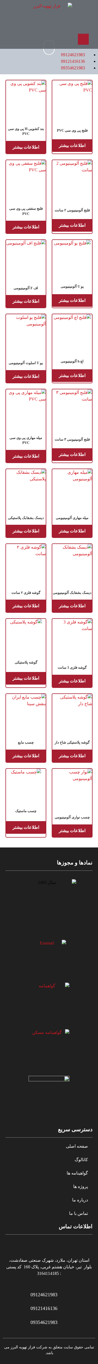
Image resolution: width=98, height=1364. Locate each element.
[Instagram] (34, 39)
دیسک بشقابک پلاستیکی (26, 518)
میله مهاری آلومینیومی (72, 518)
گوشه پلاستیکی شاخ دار (72, 742)
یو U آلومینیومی (72, 286)
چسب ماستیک (25, 811)
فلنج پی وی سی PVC (72, 130)
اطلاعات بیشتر (72, 145)
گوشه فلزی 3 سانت (72, 667)
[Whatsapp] (49, 39)
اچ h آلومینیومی (72, 361)
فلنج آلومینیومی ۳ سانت (72, 439)
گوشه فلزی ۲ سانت (25, 593)
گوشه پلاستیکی (26, 662)
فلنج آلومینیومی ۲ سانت (72, 210)
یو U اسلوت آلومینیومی (26, 363)
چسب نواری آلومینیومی (72, 817)
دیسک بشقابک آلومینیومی (72, 593)
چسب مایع (26, 742)
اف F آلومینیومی (26, 288)
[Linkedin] (20, 39)
